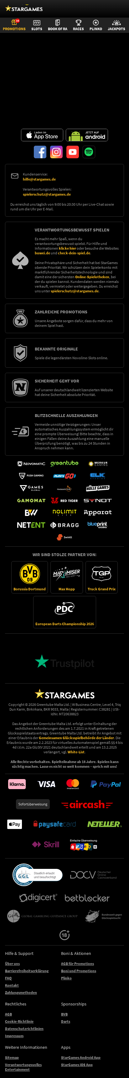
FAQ (8, 978)
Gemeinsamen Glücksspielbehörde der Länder (76, 737)
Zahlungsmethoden (21, 992)
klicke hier (67, 248)
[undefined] (38, 875)
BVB (64, 1014)
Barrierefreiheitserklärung (27, 970)
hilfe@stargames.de (39, 179)
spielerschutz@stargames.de (47, 194)
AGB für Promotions (77, 963)
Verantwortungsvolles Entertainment (23, 1067)
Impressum (14, 1035)
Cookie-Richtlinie (19, 1021)
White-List (76, 752)
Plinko (66, 978)
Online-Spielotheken (92, 276)
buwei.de (42, 253)
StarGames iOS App (77, 1064)
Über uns (12, 963)
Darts (65, 1021)
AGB (8, 1014)
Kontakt (12, 985)
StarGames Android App (81, 1057)
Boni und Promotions (78, 970)
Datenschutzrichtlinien (24, 1028)
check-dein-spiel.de (74, 253)
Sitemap (12, 1057)
